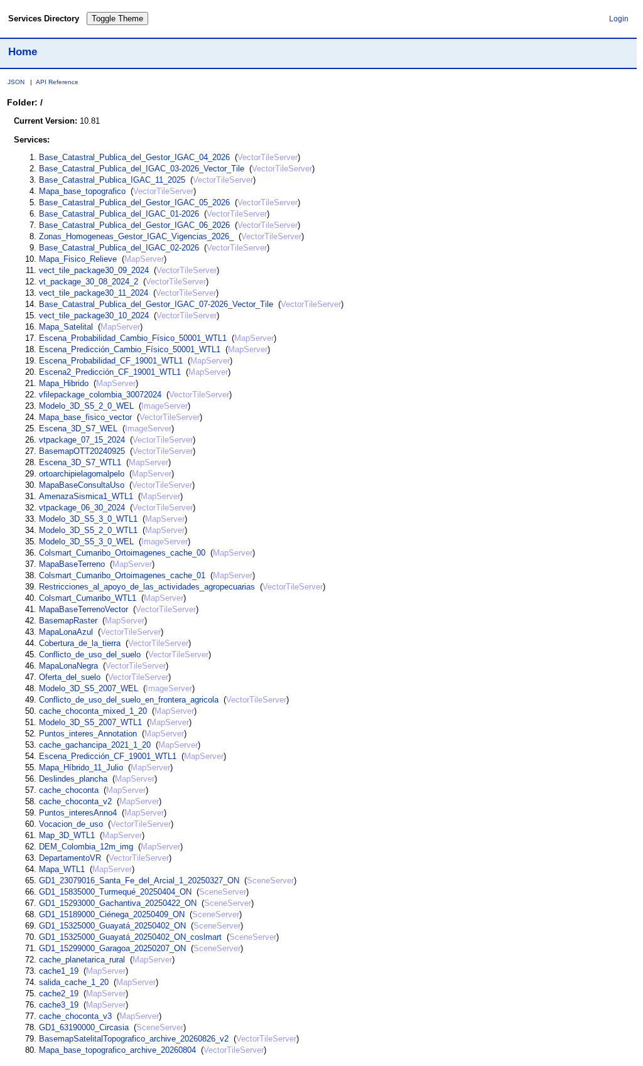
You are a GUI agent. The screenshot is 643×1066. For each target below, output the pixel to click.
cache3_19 (58, 1004)
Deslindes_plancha (73, 778)
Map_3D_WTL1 (67, 835)
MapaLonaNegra (68, 665)
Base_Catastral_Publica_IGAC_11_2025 (112, 180)
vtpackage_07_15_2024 (82, 439)
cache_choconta (69, 790)
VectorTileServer (267, 157)
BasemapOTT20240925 (82, 451)
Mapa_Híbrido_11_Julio (81, 767)
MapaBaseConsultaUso (81, 485)
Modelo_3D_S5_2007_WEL (88, 688)
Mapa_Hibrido (64, 383)
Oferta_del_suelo (69, 677)
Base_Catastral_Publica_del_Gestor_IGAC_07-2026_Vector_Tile (156, 304)
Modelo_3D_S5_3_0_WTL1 (88, 519)
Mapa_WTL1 (62, 869)
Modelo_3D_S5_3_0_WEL (86, 541)
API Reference (57, 81)
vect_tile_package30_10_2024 (94, 315)
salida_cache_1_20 (74, 982)
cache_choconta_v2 (75, 801)
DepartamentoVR (70, 858)
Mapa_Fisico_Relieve (78, 259)
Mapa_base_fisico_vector (85, 417)
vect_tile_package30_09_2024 (94, 270)
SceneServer (270, 880)
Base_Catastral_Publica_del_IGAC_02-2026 (119, 247)
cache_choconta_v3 (75, 1016)
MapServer (144, 259)
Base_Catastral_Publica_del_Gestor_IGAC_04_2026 (134, 157)
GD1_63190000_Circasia (84, 1027)
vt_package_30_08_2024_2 (88, 281)
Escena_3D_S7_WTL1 (80, 462)
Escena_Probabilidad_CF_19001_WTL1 (111, 360)
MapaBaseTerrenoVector (83, 609)
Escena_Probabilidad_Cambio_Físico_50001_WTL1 (133, 338)
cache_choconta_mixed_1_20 (93, 711)
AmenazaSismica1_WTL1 (86, 496)
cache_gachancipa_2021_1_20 (95, 745)
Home (22, 51)
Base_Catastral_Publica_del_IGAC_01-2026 (119, 213)
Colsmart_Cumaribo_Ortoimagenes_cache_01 (122, 575)
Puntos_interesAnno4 (78, 812)
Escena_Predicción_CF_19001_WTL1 (107, 756)
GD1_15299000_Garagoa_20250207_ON (112, 948)
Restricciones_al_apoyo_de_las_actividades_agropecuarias (147, 586)
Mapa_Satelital (66, 326)
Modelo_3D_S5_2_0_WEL (86, 406)
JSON (16, 81)
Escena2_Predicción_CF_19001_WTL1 (110, 372)
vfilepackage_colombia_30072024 (100, 394)
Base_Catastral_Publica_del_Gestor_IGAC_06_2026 (134, 225)
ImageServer (164, 406)
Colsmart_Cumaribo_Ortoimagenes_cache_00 (122, 552)
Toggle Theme (117, 18)
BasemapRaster (68, 620)
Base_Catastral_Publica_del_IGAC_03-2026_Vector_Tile (141, 168)
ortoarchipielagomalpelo (81, 473)
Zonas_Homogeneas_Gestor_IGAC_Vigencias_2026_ (136, 236)
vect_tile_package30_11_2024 (93, 293)
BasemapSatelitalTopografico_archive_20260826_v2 (134, 1038)
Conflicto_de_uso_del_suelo (90, 654)
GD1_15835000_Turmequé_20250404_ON (115, 891)
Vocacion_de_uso (71, 824)
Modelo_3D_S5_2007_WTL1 (90, 722)
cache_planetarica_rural (82, 959)
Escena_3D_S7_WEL (78, 428)
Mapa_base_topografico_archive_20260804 (117, 1050)
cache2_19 (58, 993)
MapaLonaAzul (66, 632)
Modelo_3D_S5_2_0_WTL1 (88, 530)
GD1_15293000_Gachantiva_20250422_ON (118, 903)
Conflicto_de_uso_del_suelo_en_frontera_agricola (129, 699)
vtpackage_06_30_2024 (82, 507)
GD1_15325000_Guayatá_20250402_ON (112, 925)
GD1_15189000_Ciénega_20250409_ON (112, 914)
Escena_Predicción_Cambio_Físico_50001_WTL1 (129, 349)
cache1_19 (58, 971)
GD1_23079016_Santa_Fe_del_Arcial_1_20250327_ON (139, 880)
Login (619, 18)
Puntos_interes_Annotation (88, 733)
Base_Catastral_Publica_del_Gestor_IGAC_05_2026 (134, 202)
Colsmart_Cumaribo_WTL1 (87, 598)
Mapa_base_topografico (82, 191)
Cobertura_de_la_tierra (80, 643)
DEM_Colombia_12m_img (86, 846)
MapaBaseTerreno (72, 564)
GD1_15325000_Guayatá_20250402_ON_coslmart (130, 937)
